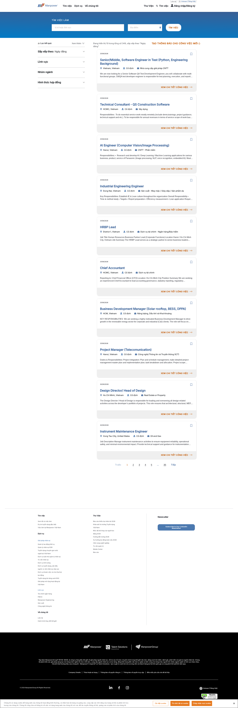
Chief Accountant (112, 268)
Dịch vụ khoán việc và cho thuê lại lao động (50, 573)
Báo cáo (96, 552)
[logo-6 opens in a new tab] (145, 647)
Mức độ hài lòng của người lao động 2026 (103, 532)
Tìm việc (173, 27)
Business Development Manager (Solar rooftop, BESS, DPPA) (143, 309)
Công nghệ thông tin (45, 606)
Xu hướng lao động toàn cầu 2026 (105, 540)
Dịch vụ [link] (41, 534)
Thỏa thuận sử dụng (90, 672)
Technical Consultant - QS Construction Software (135, 104)
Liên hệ (173, 1)
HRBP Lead (108, 227)
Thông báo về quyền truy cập (133, 672)
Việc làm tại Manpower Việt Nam (49, 527)
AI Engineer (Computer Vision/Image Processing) (134, 145)
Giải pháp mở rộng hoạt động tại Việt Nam (49, 582)
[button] (78, 43)
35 (165, 465)
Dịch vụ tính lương (44, 563)
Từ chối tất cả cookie (180, 703)
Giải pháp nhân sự (44, 540)
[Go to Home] (48, 6)
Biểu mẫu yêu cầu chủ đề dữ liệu (158, 672)
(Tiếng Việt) (188, 1)
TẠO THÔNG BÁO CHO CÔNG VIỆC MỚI (175, 43)
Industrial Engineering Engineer (122, 186)
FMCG (40, 597)
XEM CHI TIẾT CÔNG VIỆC (174, 87)
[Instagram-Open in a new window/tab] (127, 687)
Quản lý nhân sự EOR (45, 547)
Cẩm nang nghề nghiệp (101, 543)
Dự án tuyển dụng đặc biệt (47, 524)
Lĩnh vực (41, 590)
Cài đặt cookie (160, 703)
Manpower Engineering (46, 600)
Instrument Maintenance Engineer (123, 431)
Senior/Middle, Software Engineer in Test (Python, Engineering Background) (144, 61)
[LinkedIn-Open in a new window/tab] (110, 687)
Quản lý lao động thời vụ (46, 544)
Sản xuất (41, 603)
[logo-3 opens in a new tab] (114, 647)
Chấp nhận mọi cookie (202, 703)
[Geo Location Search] (160, 27)
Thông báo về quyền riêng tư (110, 672)
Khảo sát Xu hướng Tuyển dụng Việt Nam (104, 525)
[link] (119, 687)
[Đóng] (234, 703)
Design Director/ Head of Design (123, 390)
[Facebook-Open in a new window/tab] (119, 687)
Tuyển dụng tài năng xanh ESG (48, 578)
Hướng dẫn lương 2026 (101, 537)
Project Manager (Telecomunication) (126, 349)
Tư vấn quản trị (98, 546)
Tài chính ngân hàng (45, 594)
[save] (191, 54)
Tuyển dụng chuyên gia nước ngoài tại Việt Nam (48, 551)
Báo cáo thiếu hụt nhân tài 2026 (104, 521)
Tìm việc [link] (41, 516)
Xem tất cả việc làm (45, 521)
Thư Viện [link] (97, 516)
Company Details (75, 672)
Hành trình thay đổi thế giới (47, 621)
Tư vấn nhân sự (43, 560)
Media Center (98, 549)
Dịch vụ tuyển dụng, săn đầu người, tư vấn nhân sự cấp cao (48, 567)
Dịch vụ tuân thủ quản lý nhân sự (49, 557)
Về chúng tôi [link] (43, 612)
